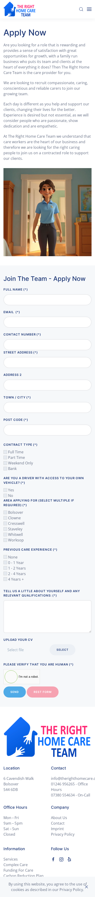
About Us (59, 817)
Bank (12, 468)
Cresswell (15, 523)
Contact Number (22, 334)
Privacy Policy (62, 834)
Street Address (20, 352)
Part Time (16, 457)
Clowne (14, 517)
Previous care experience (30, 549)
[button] (81, 9)
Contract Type (20, 444)
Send (14, 692)
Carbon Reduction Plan (23, 875)
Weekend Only (20, 463)
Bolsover (15, 512)
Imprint (57, 828)
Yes (10, 490)
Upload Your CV (18, 640)
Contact (58, 823)
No (10, 495)
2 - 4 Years (16, 573)
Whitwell (15, 534)
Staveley (14, 529)
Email (11, 312)
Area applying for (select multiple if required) (38, 503)
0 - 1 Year (15, 562)
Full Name (15, 289)
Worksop (15, 540)
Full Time (15, 451)
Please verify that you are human (38, 664)
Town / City (17, 397)
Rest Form (43, 692)
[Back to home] (19, 9)
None (12, 557)
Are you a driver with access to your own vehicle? (43, 480)
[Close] (86, 886)
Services (10, 859)
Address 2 (12, 375)
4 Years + (15, 579)
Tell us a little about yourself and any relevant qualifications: (41, 593)
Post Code (15, 420)
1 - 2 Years (16, 568)
